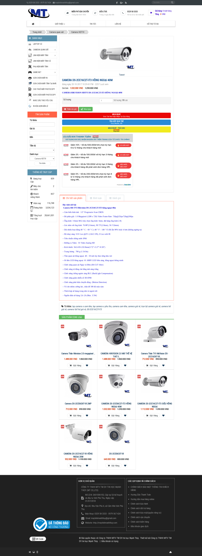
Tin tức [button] (93, 24)
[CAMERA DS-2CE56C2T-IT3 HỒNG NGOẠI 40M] (116, 381)
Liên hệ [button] (118, 24)
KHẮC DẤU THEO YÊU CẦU (43, 100)
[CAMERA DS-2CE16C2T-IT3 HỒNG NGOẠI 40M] (116, 53)
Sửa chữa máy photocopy (44, 95)
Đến (31, 137)
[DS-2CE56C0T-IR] (116, 431)
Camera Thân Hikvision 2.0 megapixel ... (78, 353)
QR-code (39, 539)
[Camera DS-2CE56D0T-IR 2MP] (78, 384)
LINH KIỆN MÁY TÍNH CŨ (42, 61)
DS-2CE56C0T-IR (116, 453)
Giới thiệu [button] (59, 24)
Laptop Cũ (37, 44)
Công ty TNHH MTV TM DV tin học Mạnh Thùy (119, 538)
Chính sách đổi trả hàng (140, 508)
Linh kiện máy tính (40, 55)
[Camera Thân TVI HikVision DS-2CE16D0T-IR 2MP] (154, 334)
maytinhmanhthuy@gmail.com (67, 3)
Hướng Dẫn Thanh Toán (141, 494)
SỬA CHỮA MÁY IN (40, 78)
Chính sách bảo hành (139, 503)
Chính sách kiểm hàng (140, 522)
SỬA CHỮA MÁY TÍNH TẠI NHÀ (44, 83)
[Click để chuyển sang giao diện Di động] (37, 552)
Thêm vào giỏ (72, 109)
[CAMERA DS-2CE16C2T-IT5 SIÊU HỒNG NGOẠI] (154, 381)
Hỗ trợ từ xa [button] (153, 24)
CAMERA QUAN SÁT (41, 50)
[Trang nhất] (33, 24)
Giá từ (32, 128)
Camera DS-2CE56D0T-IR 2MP (78, 403)
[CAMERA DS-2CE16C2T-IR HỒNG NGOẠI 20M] (78, 431)
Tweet (122, 74)
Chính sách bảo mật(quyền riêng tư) (146, 512)
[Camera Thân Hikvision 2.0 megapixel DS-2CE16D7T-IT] (78, 334)
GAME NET (37, 72)
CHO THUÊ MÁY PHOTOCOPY (44, 89)
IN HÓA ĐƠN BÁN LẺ (40, 106)
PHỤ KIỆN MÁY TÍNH (40, 66)
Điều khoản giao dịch (139, 526)
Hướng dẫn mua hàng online (142, 499)
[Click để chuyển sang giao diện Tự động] (30, 552)
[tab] (72, 198)
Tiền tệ (33, 145)
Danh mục (34, 154)
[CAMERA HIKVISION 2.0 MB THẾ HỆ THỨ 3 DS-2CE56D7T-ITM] (116, 333)
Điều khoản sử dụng (109, 541)
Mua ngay (87, 109)
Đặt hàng (76, 365)
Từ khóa (33, 120)
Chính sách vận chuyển (140, 517)
